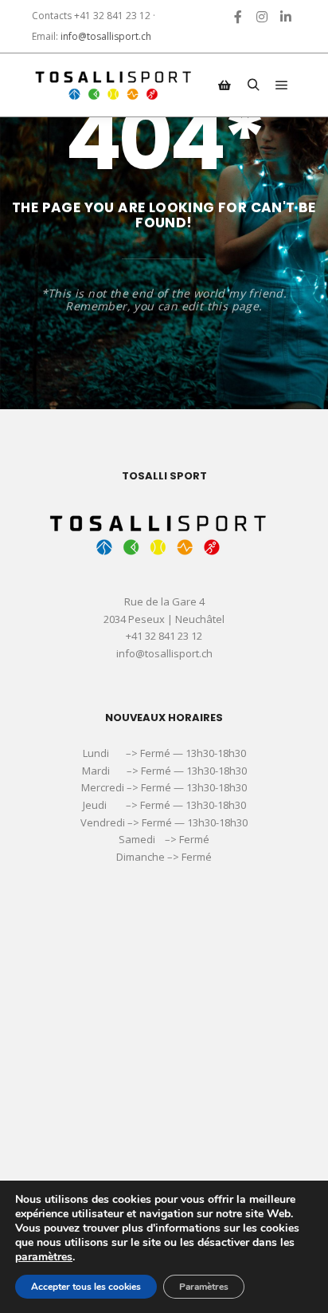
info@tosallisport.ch (106, 36)
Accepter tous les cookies (86, 1286)
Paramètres (203, 1286)
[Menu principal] (281, 85)
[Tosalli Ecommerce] (111, 84)
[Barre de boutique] (224, 85)
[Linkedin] (285, 16)
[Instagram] (262, 16)
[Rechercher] (253, 85)
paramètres (43, 1257)
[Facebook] (238, 16)
